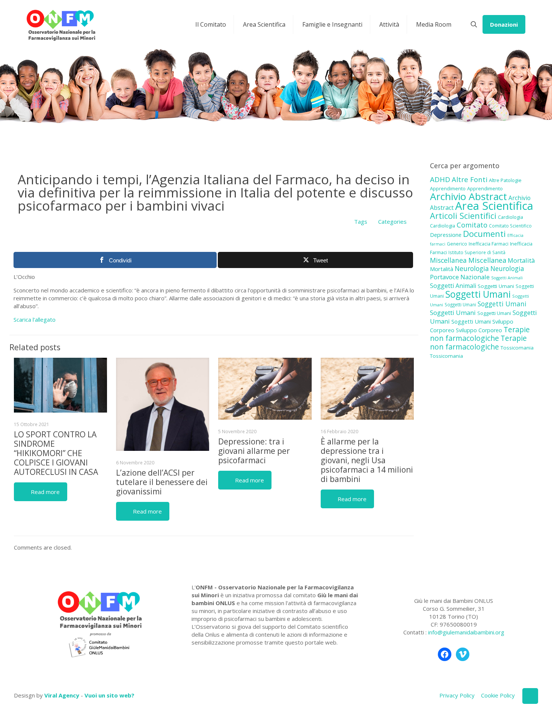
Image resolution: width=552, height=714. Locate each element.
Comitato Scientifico (510, 226)
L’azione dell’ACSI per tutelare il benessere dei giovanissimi (162, 482)
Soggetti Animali (507, 277)
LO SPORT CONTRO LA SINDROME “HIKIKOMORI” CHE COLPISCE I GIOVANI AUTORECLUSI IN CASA (56, 453)
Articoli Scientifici (463, 215)
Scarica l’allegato (35, 319)
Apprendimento (448, 188)
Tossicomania (517, 347)
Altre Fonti (469, 179)
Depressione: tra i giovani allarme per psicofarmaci (254, 450)
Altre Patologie (505, 180)
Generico (457, 244)
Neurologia (472, 268)
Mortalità (521, 260)
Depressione (446, 234)
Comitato (472, 224)
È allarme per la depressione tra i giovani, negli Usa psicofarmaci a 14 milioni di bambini (367, 460)
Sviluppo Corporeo (479, 330)
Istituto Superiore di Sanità (476, 252)
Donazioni (504, 24)
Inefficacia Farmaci (488, 244)
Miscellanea (448, 260)
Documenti (484, 233)
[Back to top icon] (530, 696)
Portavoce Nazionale (460, 277)
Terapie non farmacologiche (480, 333)
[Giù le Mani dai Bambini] (60, 24)
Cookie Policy (498, 695)
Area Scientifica (494, 205)
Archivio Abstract (468, 196)
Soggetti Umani (496, 286)
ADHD (440, 179)
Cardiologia (510, 217)
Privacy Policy (457, 695)
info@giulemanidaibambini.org (466, 632)
